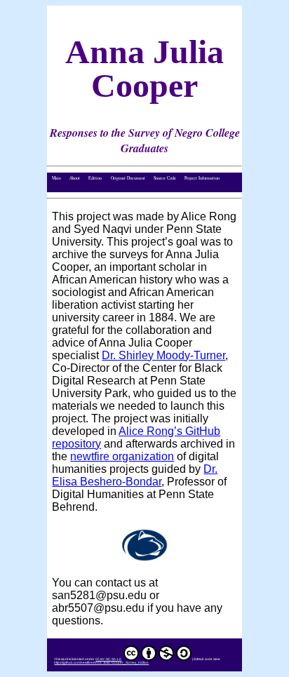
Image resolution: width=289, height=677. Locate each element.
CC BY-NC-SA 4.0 (108, 659)
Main (56, 178)
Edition (95, 178)
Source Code (165, 178)
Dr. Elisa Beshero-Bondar (134, 475)
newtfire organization (122, 456)
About (74, 178)
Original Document (128, 178)
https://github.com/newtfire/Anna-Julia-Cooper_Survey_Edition (101, 662)
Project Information (202, 178)
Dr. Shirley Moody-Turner (163, 355)
